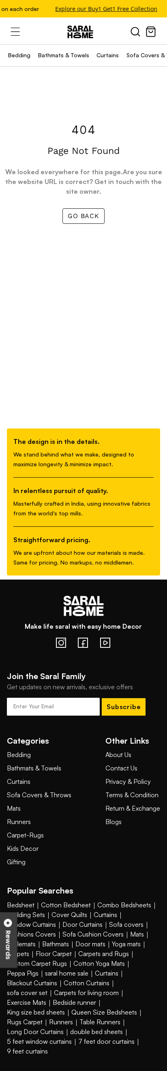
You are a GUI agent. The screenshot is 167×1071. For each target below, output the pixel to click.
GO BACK (83, 216)
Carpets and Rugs (103, 954)
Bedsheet (20, 905)
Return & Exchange (132, 808)
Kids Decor (23, 848)
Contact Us (121, 768)
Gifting (16, 862)
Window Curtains (31, 924)
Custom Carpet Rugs (37, 963)
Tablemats (21, 944)
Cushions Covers (31, 934)
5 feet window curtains (39, 1041)
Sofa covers (126, 924)
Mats (14, 808)
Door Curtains (82, 924)
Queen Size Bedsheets (104, 1012)
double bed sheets (96, 1032)
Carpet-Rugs (25, 835)
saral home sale (66, 973)
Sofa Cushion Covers (93, 934)
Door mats (90, 944)
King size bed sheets (36, 1012)
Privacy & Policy (128, 781)
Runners (19, 822)
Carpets (18, 954)
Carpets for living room (86, 993)
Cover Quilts (69, 915)
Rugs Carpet (25, 1022)
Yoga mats (126, 944)
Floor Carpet (54, 954)
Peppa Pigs (23, 973)
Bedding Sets (26, 915)
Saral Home (83, 32)
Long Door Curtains (35, 1032)
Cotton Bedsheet (66, 905)
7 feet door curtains (106, 1041)
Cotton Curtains (86, 983)
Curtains (107, 55)
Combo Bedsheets (124, 905)
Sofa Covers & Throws (39, 795)
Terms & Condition (131, 795)
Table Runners (99, 1022)
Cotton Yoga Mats (99, 963)
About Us (118, 755)
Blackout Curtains (32, 983)
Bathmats (55, 944)
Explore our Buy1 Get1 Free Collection (105, 9)
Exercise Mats (26, 1002)
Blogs (113, 822)
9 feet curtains (27, 1051)
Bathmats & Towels (63, 55)
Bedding (19, 55)
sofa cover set (27, 993)
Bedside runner (74, 1002)
